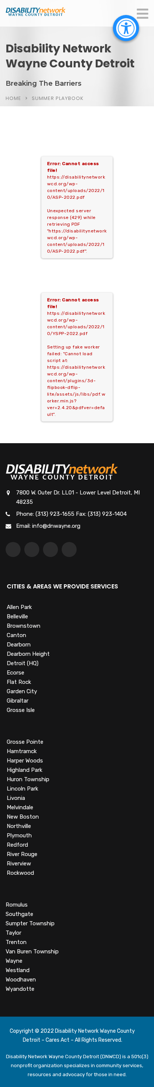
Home (13, 98)
